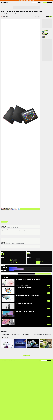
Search (39, 2)
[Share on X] (50, 16)
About (23, 2)
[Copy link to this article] (46, 16)
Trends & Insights (13, 2)
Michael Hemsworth (5, 16)
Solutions (17, 2)
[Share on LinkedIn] (48, 16)
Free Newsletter (50, 2)
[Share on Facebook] (49, 16)
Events (21, 2)
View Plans (45, 2)
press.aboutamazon (43, 16)
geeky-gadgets (39, 16)
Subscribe (49, 360)
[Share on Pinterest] (51, 16)
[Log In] (41, 2)
